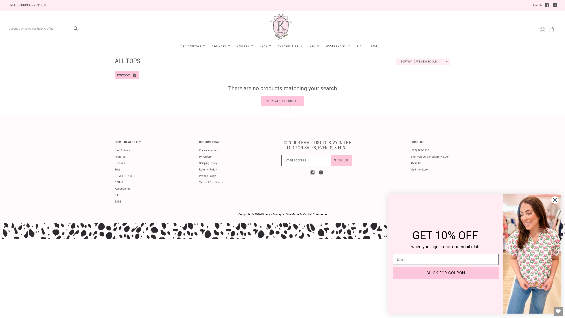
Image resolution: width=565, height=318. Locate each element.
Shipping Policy (208, 163)
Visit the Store (419, 169)
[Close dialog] (555, 200)
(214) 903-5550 (420, 150)
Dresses (243, 45)
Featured (219, 45)
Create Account (208, 150)
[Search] (74, 29)
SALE (374, 45)
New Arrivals (192, 45)
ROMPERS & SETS (290, 45)
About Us (416, 163)
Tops (264, 45)
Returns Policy (208, 169)
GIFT (359, 45)
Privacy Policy (207, 176)
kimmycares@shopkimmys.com (430, 156)
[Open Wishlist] (558, 311)
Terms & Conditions (211, 182)
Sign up (341, 160)
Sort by (406, 61)
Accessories (336, 45)
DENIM (314, 45)
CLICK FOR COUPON (445, 273)
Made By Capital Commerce (309, 214)
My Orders (205, 156)
